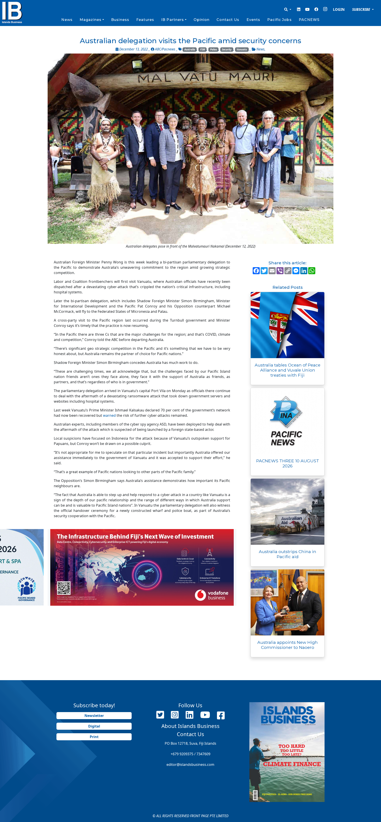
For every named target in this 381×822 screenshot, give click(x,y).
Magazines (90, 20)
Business (120, 20)
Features (145, 20)
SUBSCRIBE (361, 9)
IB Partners (172, 20)
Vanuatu (242, 49)
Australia (189, 49)
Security (227, 49)
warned (109, 415)
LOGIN (339, 9)
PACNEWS (309, 20)
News (66, 20)
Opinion (201, 20)
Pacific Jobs (279, 20)
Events (253, 20)
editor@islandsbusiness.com (190, 764)
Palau (213, 49)
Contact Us (228, 20)
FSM (202, 49)
